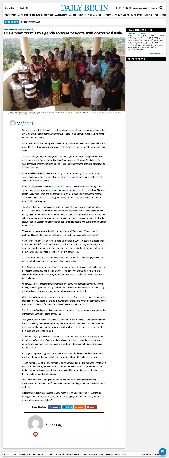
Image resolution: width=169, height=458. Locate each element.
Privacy (84, 454)
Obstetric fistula (29, 156)
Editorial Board (72, 454)
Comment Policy (96, 454)
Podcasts (131, 15)
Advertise (137, 8)
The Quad (36, 15)
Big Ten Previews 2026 (30, 22)
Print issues (160, 15)
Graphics (83, 15)
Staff (51, 454)
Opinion (27, 15)
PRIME (100, 15)
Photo (44, 15)
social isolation (31, 167)
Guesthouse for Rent (137, 33)
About (6, 454)
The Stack (92, 15)
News (7, 15)
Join (124, 454)
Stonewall (59, 454)
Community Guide (112, 454)
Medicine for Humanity (60, 186)
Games (139, 15)
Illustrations (60, 15)
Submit (154, 8)
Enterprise (108, 15)
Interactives (120, 15)
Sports (14, 15)
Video (50, 15)
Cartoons (73, 15)
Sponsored (42, 454)
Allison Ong (26, 122)
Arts (20, 15)
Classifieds (148, 15)
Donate (146, 8)
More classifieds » (157, 54)
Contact (14, 454)
